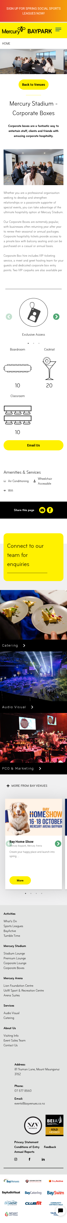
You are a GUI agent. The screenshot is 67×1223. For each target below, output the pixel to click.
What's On (10, 921)
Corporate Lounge (15, 963)
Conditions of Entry (26, 1147)
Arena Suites (12, 995)
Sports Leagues (13, 926)
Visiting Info (11, 1036)
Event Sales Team (15, 1040)
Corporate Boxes (14, 968)
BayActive (10, 931)
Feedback (50, 1147)
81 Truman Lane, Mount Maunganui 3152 (36, 1069)
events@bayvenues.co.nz (29, 1101)
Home (6, 43)
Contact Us (11, 1045)
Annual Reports (24, 1152)
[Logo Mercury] (27, 30)
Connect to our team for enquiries (25, 555)
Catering (9, 1018)
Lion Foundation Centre (18, 986)
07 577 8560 (23, 1088)
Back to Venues (33, 84)
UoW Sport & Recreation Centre (24, 990)
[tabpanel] (33, 317)
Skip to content (11, 3)
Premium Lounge (15, 958)
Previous (9, 317)
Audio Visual (11, 1013)
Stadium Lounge (14, 953)
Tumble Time (12, 936)
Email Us (33, 445)
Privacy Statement (26, 1142)
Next (56, 317)
